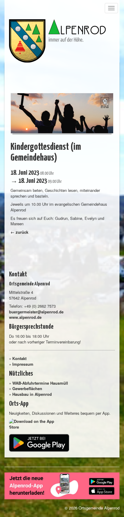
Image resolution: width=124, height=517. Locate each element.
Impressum (22, 364)
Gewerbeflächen (27, 388)
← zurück (19, 232)
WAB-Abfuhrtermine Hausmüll (40, 383)
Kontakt (19, 358)
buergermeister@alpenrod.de (36, 312)
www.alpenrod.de (25, 317)
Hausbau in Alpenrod (32, 394)
